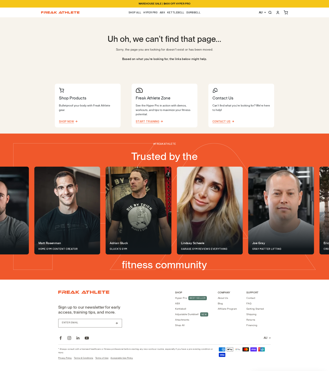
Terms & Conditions (83, 358)
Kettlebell (180, 308)
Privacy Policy (65, 358)
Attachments (182, 319)
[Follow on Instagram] (69, 338)
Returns (250, 319)
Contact (250, 298)
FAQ (248, 303)
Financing (251, 325)
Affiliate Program (227, 308)
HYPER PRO (150, 12)
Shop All (180, 325)
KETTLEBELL (175, 12)
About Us (223, 298)
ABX (162, 12)
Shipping (251, 314)
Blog (220, 303)
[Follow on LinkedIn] (78, 338)
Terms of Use (102, 358)
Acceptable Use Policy (122, 358)
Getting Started (255, 308)
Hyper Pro (190, 298)
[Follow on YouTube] (86, 338)
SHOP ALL (135, 12)
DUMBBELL (193, 12)
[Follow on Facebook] (60, 338)
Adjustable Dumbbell (191, 314)
